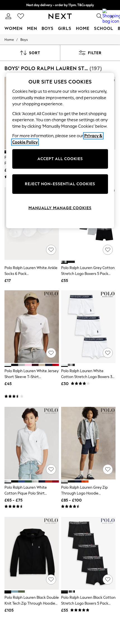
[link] (8, 16)
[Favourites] (21, 16)
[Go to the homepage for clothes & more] (60, 16)
